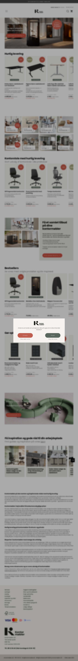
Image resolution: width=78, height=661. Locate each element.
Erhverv (25, 335)
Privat (53, 335)
